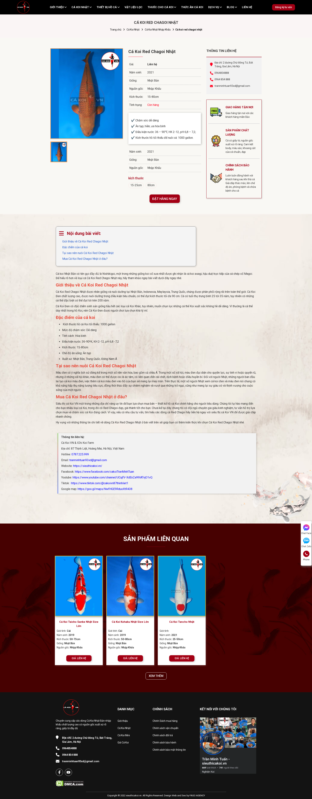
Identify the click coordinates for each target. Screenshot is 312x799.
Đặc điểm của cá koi (75, 247)
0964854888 (221, 72)
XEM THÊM (156, 676)
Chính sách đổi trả (163, 735)
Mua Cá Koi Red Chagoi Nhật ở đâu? (85, 259)
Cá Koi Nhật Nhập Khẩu (158, 29)
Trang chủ (115, 29)
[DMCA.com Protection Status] (70, 782)
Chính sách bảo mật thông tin (169, 749)
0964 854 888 (222, 79)
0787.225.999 (80, 454)
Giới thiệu (123, 720)
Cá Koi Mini (124, 735)
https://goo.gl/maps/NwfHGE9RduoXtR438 (105, 489)
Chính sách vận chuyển (165, 728)
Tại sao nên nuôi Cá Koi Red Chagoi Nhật (88, 253)
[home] (23, 7)
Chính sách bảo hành (164, 742)
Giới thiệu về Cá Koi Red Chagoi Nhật (85, 241)
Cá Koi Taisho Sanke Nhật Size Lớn (78, 624)
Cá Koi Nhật (133, 29)
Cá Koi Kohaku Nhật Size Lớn (130, 621)
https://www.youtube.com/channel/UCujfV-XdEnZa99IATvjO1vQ (112, 477)
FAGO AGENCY (197, 795)
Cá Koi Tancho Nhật (181, 621)
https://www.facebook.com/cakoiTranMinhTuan (104, 471)
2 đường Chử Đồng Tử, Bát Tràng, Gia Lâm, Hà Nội (87, 739)
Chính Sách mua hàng (165, 720)
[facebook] (59, 772)
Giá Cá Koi (123, 742)
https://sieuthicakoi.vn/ (87, 466)
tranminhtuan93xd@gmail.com (232, 85)
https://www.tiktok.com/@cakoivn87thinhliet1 (99, 483)
